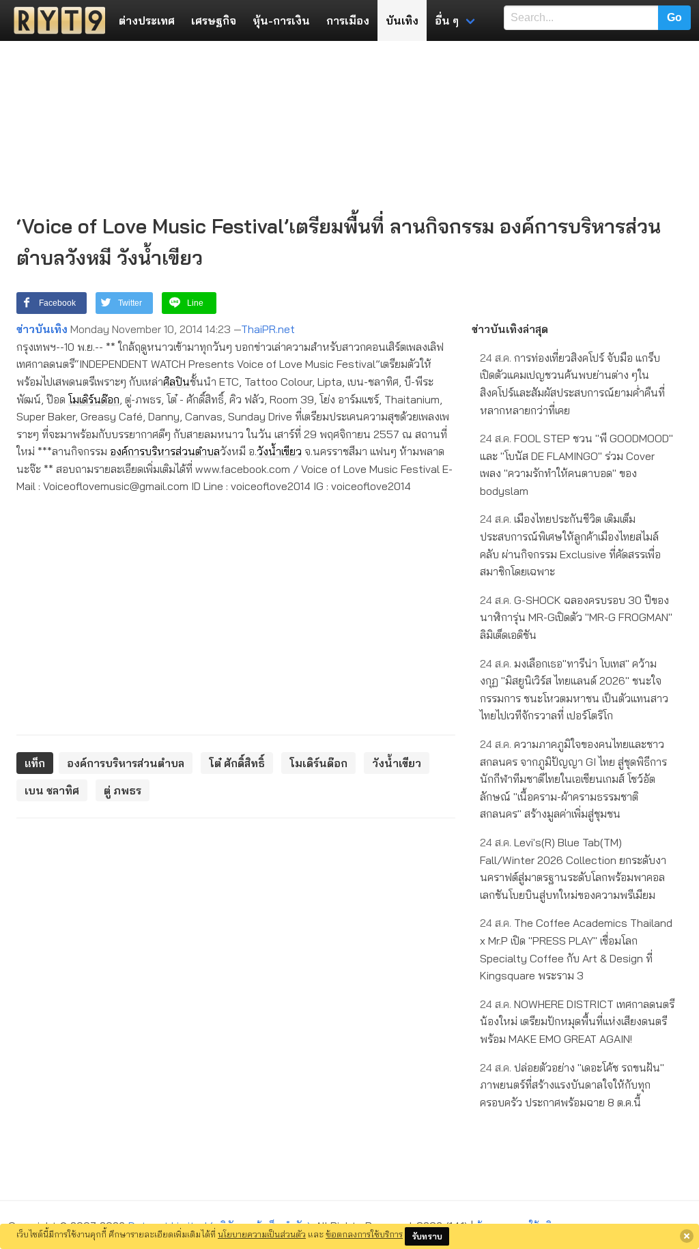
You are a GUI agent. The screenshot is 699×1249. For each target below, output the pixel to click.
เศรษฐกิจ (213, 20)
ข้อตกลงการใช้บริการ (364, 1234)
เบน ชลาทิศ (52, 790)
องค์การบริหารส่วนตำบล (165, 451)
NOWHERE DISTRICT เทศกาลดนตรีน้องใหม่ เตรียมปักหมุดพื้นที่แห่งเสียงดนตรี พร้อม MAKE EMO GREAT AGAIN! (577, 1021)
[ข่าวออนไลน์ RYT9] (55, 20)
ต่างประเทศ (147, 20)
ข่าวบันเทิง (42, 329)
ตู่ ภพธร (122, 790)
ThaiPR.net (268, 329)
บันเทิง (402, 20)
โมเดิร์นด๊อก (93, 399)
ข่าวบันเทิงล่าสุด (510, 329)
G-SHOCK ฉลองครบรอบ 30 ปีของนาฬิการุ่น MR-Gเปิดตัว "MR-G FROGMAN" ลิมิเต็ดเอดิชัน (576, 617)
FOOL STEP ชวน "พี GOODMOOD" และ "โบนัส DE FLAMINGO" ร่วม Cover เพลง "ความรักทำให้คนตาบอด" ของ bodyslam (576, 464)
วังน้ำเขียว (279, 451)
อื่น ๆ (447, 20)
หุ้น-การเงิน (281, 20)
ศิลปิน (176, 381)
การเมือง (347, 20)
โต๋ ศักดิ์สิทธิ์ (237, 763)
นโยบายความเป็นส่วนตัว (262, 1234)
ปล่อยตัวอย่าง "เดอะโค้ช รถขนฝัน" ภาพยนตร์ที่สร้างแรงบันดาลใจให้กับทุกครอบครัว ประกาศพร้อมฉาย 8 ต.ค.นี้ (572, 1085)
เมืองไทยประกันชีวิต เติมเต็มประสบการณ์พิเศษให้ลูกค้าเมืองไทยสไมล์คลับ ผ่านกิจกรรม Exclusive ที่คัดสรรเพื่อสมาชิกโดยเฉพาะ (570, 545)
